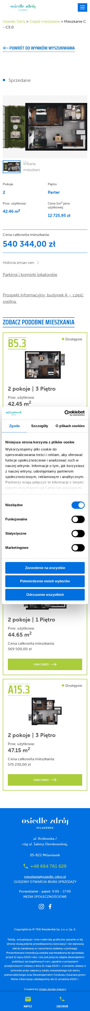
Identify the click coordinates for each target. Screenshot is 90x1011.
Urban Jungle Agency (52, 989)
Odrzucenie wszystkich (45, 595)
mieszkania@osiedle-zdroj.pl (45, 877)
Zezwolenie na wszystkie (45, 568)
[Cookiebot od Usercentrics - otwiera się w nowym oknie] (65, 413)
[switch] (78, 519)
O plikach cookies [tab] (70, 426)
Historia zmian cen (18, 263)
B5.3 (17, 343)
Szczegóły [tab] (39, 426)
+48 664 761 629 (48, 866)
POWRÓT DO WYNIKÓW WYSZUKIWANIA (42, 48)
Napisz (28, 1006)
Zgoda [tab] (14, 426)
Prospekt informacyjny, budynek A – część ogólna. (43, 298)
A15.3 (19, 689)
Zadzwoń (62, 1006)
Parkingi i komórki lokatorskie (30, 274)
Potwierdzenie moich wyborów (45, 581)
